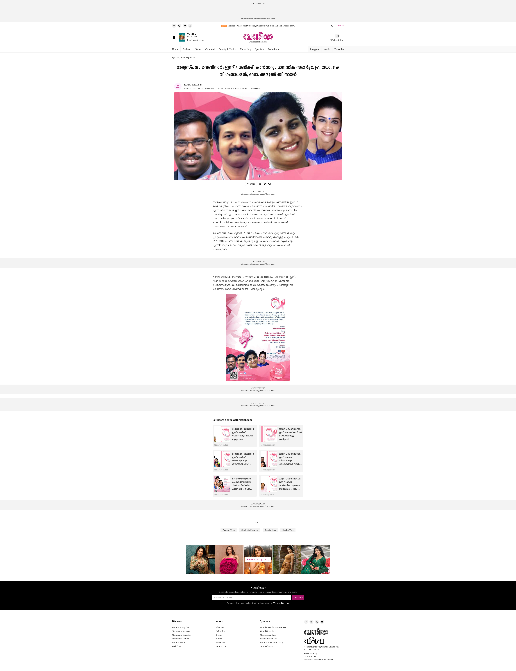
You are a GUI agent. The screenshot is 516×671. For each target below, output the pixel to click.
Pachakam (273, 49)
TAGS (258, 522)
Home (175, 49)
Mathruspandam (188, 58)
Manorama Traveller (181, 635)
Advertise (220, 642)
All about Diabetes (268, 639)
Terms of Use (310, 656)
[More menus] (174, 37)
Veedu (327, 49)
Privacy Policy (310, 653)
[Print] (260, 184)
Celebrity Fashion (249, 530)
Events (219, 635)
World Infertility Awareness (273, 627)
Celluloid (210, 49)
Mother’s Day (266, 646)
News (198, 49)
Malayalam (254, 42)
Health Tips (287, 530)
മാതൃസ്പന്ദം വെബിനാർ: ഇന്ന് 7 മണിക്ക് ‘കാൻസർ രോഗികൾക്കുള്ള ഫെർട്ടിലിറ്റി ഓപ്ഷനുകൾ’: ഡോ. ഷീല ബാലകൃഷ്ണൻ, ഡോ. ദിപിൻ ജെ (290, 439)
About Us (220, 627)
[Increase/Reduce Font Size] (269, 184)
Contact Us (221, 646)
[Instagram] (179, 26)
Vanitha (191, 34)
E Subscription (337, 40)
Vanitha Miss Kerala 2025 (271, 642)
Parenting (245, 49)
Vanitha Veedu (178, 642)
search (332, 25)
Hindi (264, 42)
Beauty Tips (270, 530)
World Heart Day (268, 631)
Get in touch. (270, 19)
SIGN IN (340, 26)
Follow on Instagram (256, 559)
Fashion (187, 49)
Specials (259, 49)
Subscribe (220, 631)
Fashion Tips (229, 530)
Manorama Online (180, 639)
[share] (251, 184)
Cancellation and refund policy (318, 659)
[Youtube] (185, 26)
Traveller (339, 49)
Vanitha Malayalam (181, 627)
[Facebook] (174, 26)
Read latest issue (195, 40)
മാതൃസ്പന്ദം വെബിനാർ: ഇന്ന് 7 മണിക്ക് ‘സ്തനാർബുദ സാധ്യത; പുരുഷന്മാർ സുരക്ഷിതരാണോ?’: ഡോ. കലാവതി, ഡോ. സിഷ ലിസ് (243, 439)
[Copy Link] (265, 184)
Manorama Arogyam (181, 631)
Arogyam (315, 49)
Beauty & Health (227, 49)
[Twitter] (190, 26)
